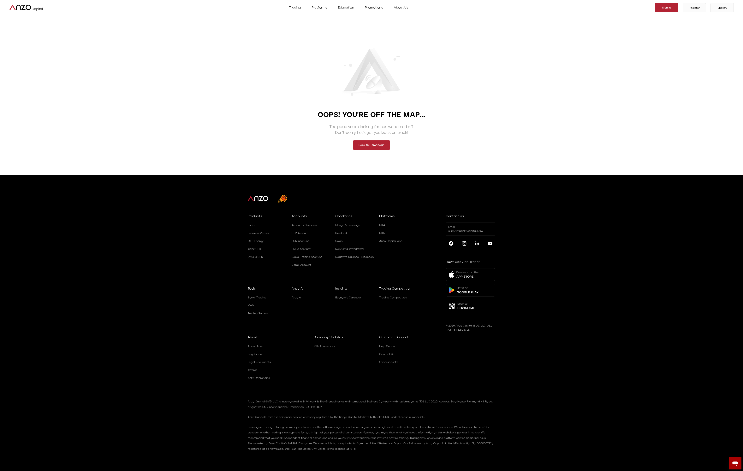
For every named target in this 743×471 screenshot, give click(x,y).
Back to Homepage (371, 145)
